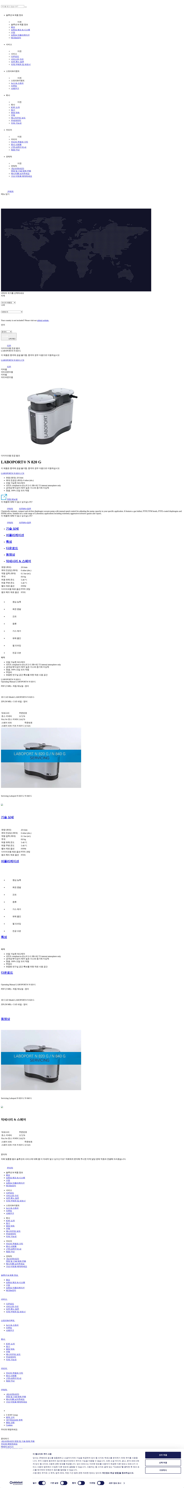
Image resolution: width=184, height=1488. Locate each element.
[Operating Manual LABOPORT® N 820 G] (4, 695)
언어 (3, 325)
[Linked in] (9, 1411)
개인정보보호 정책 (14, 1420)
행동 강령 (10, 1423)
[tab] (94, 529)
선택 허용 (163, 1463)
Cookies (9, 1425)
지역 (3, 296)
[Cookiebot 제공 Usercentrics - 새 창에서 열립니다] (16, 1483)
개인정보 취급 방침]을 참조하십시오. (118, 1473)
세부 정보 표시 (115, 1483)
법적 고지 (10, 1417)
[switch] (63, 1483)
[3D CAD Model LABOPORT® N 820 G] (4, 710)
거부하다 (163, 1470)
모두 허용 (163, 1455)
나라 (3, 305)
